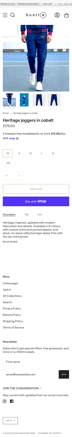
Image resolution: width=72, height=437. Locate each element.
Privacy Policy (12, 308)
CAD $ (9, 420)
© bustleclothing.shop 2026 (19, 433)
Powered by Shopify (50, 433)
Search (7, 302)
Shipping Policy (13, 321)
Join (64, 374)
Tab (26, 214)
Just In (7, 289)
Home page (10, 283)
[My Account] (57, 15)
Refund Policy (12, 315)
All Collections (12, 296)
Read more (10, 242)
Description (9, 214)
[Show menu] (5, 15)
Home (6, 113)
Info (39, 214)
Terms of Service (13, 327)
